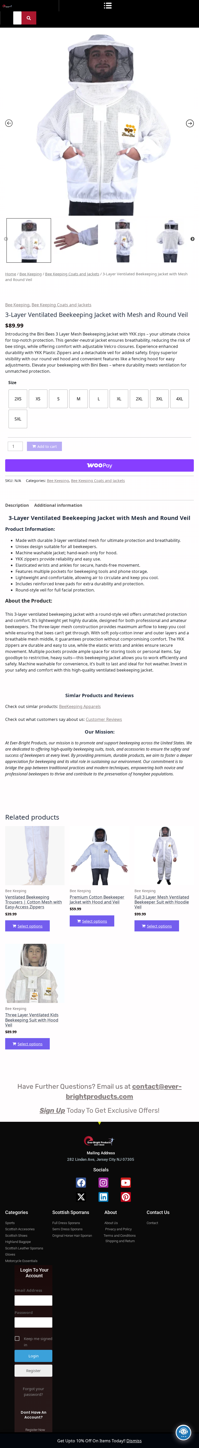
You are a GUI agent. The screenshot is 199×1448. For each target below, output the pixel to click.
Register (33, 1370)
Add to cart (47, 446)
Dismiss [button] (134, 1441)
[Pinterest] (126, 1197)
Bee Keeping (30, 273)
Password (24, 1312)
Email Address (28, 1290)
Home (10, 273)
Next (192, 239)
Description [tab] (17, 505)
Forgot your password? (33, 1391)
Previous (6, 239)
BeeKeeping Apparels (80, 706)
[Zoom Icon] (99, 122)
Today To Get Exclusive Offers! (99, 1111)
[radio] (18, 399)
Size (12, 382)
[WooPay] (99, 465)
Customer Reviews (104, 719)
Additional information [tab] (58, 505)
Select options (30, 926)
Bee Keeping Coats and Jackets (72, 273)
